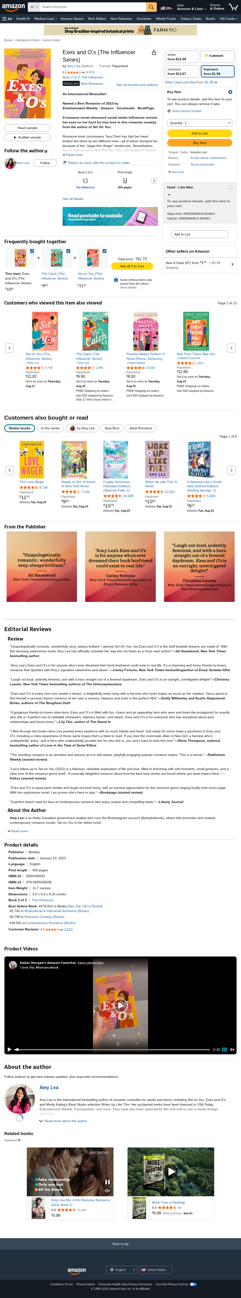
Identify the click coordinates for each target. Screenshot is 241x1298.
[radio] (182, 57)
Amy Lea (73, 66)
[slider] (112, 1049)
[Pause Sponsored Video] (108, 1182)
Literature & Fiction (28, 40)
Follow (45, 163)
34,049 (128, 496)
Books (210, 18)
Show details (128, 287)
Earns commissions (91, 962)
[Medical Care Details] (56, 18)
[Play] (8, 1049)
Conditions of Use (61, 1284)
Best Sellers (97, 18)
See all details (73, 199)
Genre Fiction (51, 40)
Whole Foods (166, 18)
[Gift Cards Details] (237, 18)
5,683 (211, 496)
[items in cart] (233, 7)
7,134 (85, 492)
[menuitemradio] (224, 1049)
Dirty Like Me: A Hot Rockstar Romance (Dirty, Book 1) (80, 1202)
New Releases (121, 18)
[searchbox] (93, 7)
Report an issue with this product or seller (99, 163)
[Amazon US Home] (77, 1272)
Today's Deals (191, 18)
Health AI (23, 18)
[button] (7, 18)
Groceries (144, 18)
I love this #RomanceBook (39, 967)
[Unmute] (232, 1049)
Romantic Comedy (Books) (44, 917)
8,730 (43, 487)
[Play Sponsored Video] (171, 1172)
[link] (56, 258)
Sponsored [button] (10, 1140)
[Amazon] (13, 7)
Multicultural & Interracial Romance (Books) (56, 911)
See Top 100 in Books (85, 906)
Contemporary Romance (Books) (51, 923)
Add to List (182, 234)
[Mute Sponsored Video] (108, 1191)
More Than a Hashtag (168, 1202)
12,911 (170, 492)
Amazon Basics (72, 18)
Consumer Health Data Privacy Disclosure (125, 1284)
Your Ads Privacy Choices (172, 1284)
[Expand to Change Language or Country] (172, 8)
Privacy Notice (85, 1284)
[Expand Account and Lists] (205, 9)
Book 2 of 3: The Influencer (83, 77)
